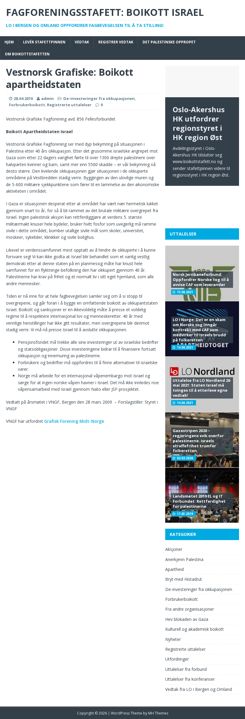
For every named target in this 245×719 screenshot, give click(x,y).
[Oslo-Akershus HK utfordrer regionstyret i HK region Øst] (202, 81)
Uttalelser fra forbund (186, 669)
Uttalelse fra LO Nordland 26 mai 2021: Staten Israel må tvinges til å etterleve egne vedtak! (201, 388)
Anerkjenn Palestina (184, 559)
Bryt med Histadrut (183, 579)
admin (47, 98)
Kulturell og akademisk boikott (194, 629)
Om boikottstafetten (27, 54)
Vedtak (82, 42)
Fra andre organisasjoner (189, 609)
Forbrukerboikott (27, 104)
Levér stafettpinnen (44, 42)
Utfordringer (177, 659)
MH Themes (158, 713)
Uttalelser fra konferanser (190, 679)
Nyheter (173, 639)
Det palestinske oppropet (169, 42)
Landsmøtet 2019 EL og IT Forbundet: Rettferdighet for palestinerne (199, 501)
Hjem (9, 42)
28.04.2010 (23, 98)
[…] (214, 211)
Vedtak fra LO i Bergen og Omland (198, 689)
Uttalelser (183, 234)
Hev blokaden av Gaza (186, 619)
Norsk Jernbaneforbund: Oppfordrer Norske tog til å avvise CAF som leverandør (201, 279)
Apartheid (174, 569)
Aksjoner (173, 549)
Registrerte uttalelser (69, 104)
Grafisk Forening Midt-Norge (74, 421)
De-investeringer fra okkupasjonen (99, 98)
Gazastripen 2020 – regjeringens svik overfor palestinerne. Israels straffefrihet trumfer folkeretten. (198, 441)
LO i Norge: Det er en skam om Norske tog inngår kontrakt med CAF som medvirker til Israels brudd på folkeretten (199, 330)
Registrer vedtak (115, 42)
